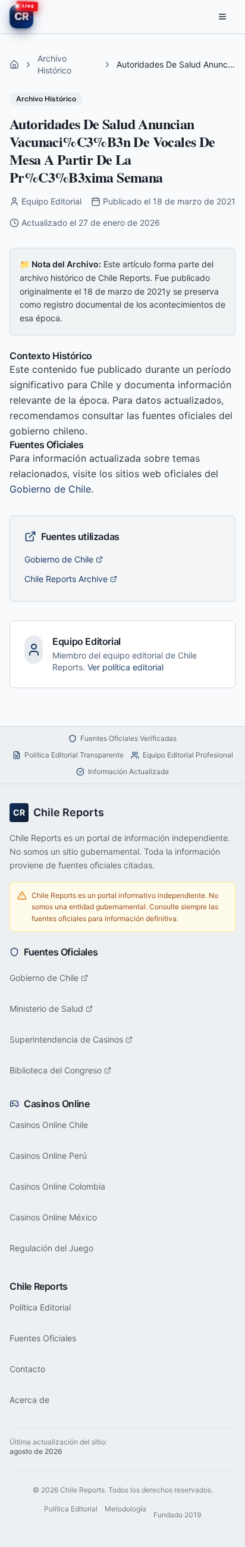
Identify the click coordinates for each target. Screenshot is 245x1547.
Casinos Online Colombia (57, 1186)
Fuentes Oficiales (43, 1338)
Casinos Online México (53, 1217)
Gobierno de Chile (50, 489)
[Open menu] (222, 17)
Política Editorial (40, 1307)
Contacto (27, 1369)
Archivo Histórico (54, 64)
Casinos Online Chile (49, 1125)
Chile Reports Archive (66, 579)
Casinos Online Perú (48, 1155)
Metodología (125, 1508)
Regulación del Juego (51, 1248)
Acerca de (29, 1400)
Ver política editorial (125, 667)
